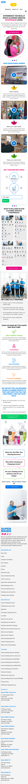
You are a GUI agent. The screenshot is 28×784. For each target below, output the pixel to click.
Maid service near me (7, 619)
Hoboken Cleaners (6, 672)
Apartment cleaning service (8, 582)
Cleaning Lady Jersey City (8, 592)
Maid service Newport (7, 632)
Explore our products (13, 416)
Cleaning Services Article (8, 606)
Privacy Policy (5, 681)
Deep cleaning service (7, 585)
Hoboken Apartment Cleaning (9, 625)
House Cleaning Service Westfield (10, 659)
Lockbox (3, 566)
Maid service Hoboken (7, 635)
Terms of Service (5, 579)
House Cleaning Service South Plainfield (12, 678)
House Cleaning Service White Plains (11, 665)
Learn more (13, 268)
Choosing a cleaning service (8, 612)
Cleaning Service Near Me (8, 622)
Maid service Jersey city (7, 675)
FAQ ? (21, 9)
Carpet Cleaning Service (7, 641)
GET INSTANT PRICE (14, 32)
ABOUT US (15, 9)
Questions (3, 609)
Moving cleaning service (7, 588)
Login (13, 4)
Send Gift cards (5, 572)
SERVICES (8, 9)
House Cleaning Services (8, 602)
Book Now (4, 553)
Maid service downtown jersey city (10, 628)
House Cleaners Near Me (8, 575)
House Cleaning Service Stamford (10, 662)
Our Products (4, 563)
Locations (3, 615)
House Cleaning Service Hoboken (10, 652)
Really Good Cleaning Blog (8, 645)
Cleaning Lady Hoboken (7, 595)
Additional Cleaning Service (8, 685)
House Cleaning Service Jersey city (10, 655)
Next (5, 200)
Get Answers (13, 486)
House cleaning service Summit (9, 668)
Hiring (2, 569)
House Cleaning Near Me (8, 638)
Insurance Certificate (6, 559)
